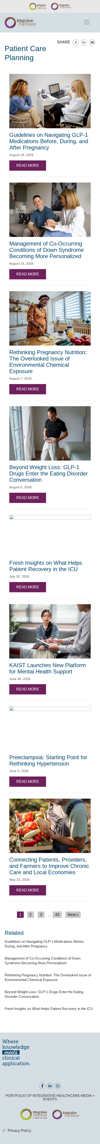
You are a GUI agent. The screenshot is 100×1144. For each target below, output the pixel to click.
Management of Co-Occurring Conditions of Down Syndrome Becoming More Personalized (46, 249)
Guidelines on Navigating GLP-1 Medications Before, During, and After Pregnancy (48, 141)
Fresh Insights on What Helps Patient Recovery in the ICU (45, 566)
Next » (73, 915)
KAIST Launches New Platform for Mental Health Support (47, 668)
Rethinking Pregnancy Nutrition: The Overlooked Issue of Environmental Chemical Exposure (48, 361)
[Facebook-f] (42, 1086)
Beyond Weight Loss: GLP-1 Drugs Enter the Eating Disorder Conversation (48, 473)
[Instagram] (57, 1086)
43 (57, 915)
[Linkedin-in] (50, 1086)
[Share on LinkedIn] (84, 42)
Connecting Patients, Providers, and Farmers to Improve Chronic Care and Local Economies (49, 865)
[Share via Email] (92, 42)
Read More (27, 165)
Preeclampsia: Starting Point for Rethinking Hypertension (48, 760)
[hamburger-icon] (86, 22)
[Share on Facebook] (76, 42)
